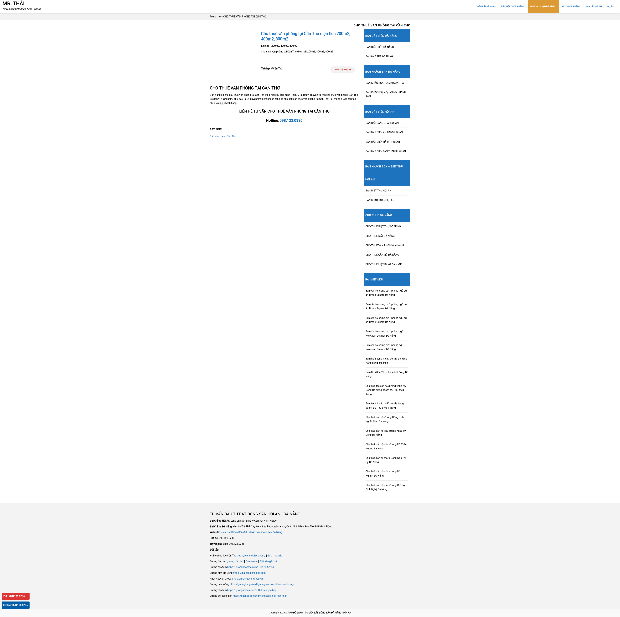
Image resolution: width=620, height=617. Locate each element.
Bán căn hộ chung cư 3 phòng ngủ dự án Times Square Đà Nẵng (386, 292)
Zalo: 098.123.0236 (14, 596)
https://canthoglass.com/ (251, 555)
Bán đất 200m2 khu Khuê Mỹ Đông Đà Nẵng (387, 374)
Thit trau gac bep (267, 590)
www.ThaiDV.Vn (229, 532)
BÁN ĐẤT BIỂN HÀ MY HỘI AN (383, 141)
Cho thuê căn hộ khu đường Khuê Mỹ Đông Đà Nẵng (386, 433)
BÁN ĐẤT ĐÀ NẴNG (486, 6)
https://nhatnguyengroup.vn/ (248, 578)
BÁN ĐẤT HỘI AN (594, 6)
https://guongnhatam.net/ (241, 590)
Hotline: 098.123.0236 (15, 605)
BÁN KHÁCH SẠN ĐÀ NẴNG (542, 6)
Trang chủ (215, 16)
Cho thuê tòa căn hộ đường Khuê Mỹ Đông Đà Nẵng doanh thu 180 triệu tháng (386, 390)
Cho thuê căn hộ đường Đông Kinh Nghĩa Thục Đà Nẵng (385, 419)
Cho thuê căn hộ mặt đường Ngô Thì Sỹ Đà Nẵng (386, 460)
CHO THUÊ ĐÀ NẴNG (570, 6)
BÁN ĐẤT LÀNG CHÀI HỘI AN (382, 122)
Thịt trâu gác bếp (269, 561)
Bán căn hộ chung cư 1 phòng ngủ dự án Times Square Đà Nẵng (386, 320)
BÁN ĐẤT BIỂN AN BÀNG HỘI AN (384, 132)
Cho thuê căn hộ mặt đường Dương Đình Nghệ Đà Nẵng (385, 487)
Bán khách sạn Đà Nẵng (269, 532)
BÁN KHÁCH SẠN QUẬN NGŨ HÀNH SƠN (386, 94)
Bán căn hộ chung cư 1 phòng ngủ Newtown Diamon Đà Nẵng (384, 347)
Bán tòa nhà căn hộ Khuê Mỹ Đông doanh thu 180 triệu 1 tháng (385, 405)
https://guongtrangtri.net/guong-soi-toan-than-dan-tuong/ (262, 584)
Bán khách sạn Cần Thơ (223, 136)
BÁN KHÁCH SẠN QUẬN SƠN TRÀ (385, 82)
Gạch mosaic (275, 555)
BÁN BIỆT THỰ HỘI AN (378, 190)
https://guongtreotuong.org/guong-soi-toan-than (260, 595)
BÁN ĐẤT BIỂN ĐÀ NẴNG (380, 47)
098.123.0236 (343, 69)
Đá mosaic (252, 561)
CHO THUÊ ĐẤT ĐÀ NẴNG (380, 235)
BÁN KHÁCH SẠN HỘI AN (380, 200)
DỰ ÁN (610, 6)
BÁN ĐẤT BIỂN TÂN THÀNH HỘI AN (386, 151)
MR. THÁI (13, 3)
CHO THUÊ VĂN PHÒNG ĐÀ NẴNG (385, 245)
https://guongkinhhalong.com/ (250, 572)
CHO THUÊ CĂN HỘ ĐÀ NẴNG (382, 254)
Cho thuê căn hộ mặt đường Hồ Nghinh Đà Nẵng (383, 473)
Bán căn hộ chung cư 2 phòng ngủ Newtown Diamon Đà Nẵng (384, 333)
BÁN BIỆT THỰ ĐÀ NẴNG (512, 6)
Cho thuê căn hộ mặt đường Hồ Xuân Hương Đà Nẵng (386, 446)
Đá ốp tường (267, 567)
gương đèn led (235, 561)
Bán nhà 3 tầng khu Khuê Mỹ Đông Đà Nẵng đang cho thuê (386, 360)
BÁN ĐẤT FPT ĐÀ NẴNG (379, 56)
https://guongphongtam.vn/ (242, 567)
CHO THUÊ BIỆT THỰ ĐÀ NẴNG (383, 226)
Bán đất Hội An (246, 532)
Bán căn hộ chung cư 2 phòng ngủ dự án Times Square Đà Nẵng (386, 306)
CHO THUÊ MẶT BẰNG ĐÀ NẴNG (384, 264)
